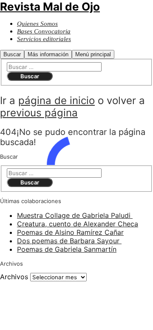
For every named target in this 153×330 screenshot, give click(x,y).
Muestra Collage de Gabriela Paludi (75, 215)
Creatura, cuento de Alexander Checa (77, 224)
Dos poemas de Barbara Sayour (69, 240)
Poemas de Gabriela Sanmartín (66, 249)
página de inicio (56, 100)
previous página (39, 113)
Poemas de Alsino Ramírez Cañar (70, 232)
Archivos (14, 276)
